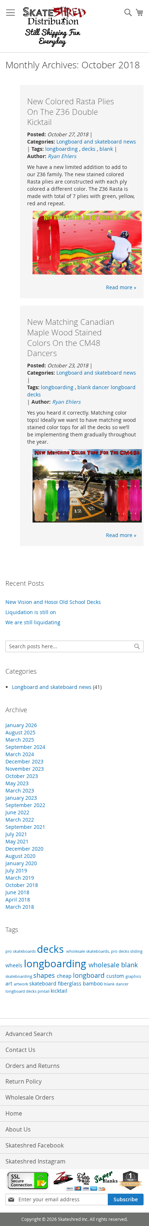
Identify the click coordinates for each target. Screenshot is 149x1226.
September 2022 (25, 805)
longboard (89, 975)
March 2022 (19, 819)
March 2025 (19, 739)
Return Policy (23, 1081)
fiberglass (70, 983)
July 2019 (16, 870)
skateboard (43, 983)
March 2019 (19, 877)
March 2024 (19, 754)
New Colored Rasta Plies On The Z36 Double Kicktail (70, 111)
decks (89, 148)
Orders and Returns (32, 1066)
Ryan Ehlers (62, 156)
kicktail (59, 990)
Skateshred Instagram (35, 1161)
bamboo (93, 983)
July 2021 (16, 834)
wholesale (105, 965)
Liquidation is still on (30, 612)
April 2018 (17, 899)
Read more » (121, 287)
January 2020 (21, 863)
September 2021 (25, 826)
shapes (45, 975)
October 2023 (21, 776)
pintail (44, 991)
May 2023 (17, 783)
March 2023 (19, 790)
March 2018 (19, 906)
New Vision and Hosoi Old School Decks (53, 601)
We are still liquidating (32, 622)
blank (106, 148)
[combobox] (74, 646)
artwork (21, 984)
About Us (18, 1129)
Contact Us (20, 1050)
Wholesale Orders (29, 1097)
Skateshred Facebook (34, 1145)
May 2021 (17, 841)
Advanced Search (28, 1034)
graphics (133, 976)
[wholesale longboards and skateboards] (54, 26)
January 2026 (21, 725)
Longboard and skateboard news (96, 141)
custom (115, 975)
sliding (136, 951)
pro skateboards (21, 951)
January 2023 (21, 797)
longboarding (62, 148)
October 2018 (21, 885)
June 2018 (17, 892)
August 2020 (20, 855)
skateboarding (19, 976)
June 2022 (17, 812)
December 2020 (24, 848)
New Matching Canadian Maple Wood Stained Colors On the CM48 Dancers (70, 337)
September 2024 (25, 746)
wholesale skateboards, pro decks (98, 951)
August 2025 (20, 732)
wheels (14, 965)
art (9, 983)
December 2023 (24, 761)
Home (13, 1113)
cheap (65, 975)
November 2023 (24, 768)
